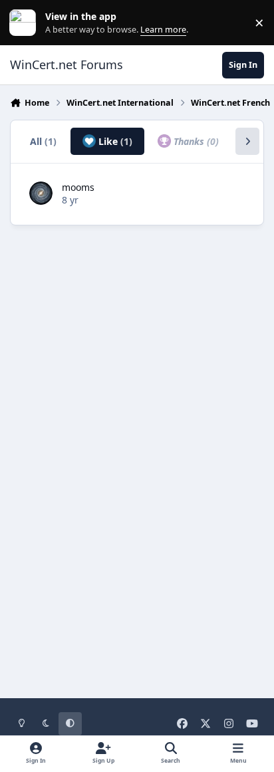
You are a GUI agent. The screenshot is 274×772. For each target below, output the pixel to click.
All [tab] (43, 141)
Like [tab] (114, 141)
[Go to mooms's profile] (41, 193)
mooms (78, 187)
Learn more (25, 23)
